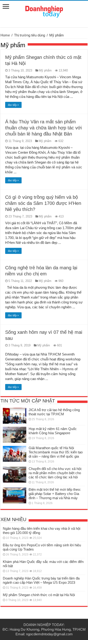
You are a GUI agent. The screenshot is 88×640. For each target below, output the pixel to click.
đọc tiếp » (13, 105)
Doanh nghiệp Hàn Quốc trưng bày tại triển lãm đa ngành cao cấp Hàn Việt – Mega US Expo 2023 (41, 580)
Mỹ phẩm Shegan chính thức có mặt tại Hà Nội (39, 595)
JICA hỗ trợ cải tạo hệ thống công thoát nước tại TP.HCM (54, 412)
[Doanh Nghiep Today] (44, 11)
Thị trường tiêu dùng (29, 35)
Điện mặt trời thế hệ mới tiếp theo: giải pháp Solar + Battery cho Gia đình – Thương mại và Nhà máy (55, 493)
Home (5, 35)
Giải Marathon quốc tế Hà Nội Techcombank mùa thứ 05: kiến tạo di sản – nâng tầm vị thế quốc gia (56, 452)
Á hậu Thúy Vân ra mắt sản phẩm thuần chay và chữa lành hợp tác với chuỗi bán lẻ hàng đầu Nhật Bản (43, 127)
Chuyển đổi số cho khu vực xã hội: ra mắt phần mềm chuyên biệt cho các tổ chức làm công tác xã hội (55, 473)
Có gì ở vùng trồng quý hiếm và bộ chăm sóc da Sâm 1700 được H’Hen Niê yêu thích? (43, 203)
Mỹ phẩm (45, 70)
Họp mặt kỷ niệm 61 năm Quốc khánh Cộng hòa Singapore (53, 431)
